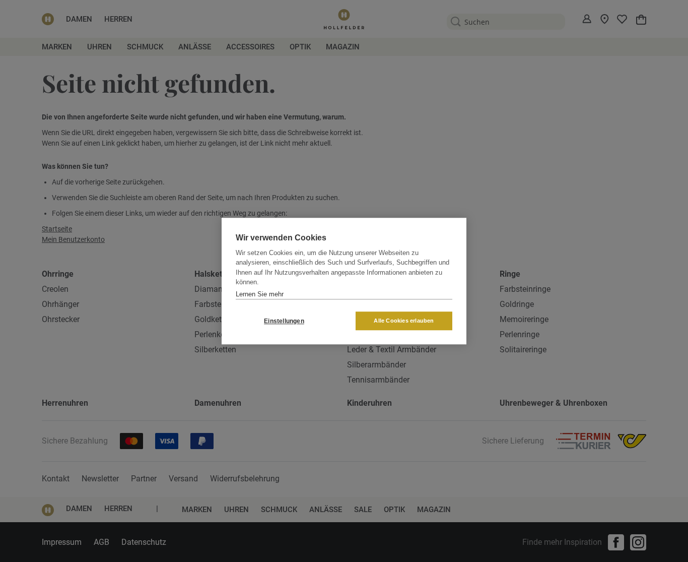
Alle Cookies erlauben (404, 321)
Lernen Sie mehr (260, 294)
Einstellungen (284, 321)
